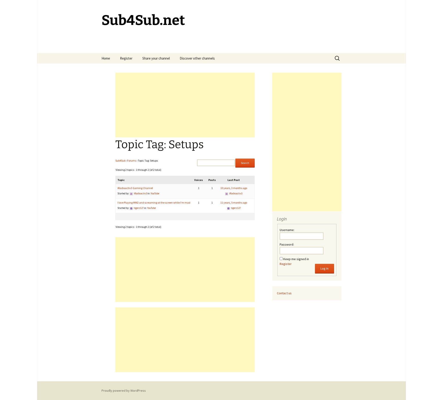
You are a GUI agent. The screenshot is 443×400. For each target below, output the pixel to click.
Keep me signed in (296, 259)
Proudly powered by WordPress (124, 390)
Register (126, 58)
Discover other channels (197, 58)
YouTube (155, 193)
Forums (131, 160)
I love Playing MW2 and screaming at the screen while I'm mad (153, 202)
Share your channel (156, 58)
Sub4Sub (120, 160)
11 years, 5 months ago (233, 202)
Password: (287, 244)
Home (106, 58)
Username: (287, 230)
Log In (324, 268)
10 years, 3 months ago (233, 188)
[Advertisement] (185, 105)
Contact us (284, 293)
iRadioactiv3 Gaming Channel (135, 188)
